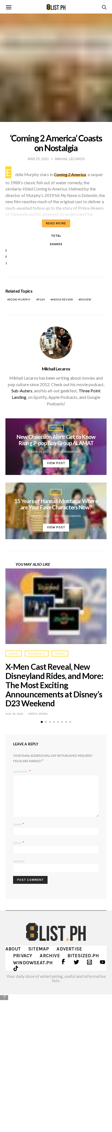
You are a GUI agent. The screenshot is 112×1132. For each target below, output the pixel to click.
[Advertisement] (56, 1059)
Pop (56, 492)
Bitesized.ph (83, 955)
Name (18, 824)
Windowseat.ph (33, 962)
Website (19, 861)
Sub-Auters (21, 390)
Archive (50, 955)
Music (56, 427)
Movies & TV (36, 653)
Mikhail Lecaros (56, 368)
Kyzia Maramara (67, 451)
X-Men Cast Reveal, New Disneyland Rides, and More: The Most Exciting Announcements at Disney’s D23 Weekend (54, 685)
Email (18, 842)
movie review (62, 299)
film (41, 299)
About (13, 949)
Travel (60, 653)
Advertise (69, 949)
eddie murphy (19, 299)
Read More (56, 223)
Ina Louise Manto (68, 516)
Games (13, 653)
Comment (20, 771)
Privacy (22, 955)
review (85, 299)
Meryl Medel (38, 713)
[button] (42, 722)
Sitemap (38, 949)
